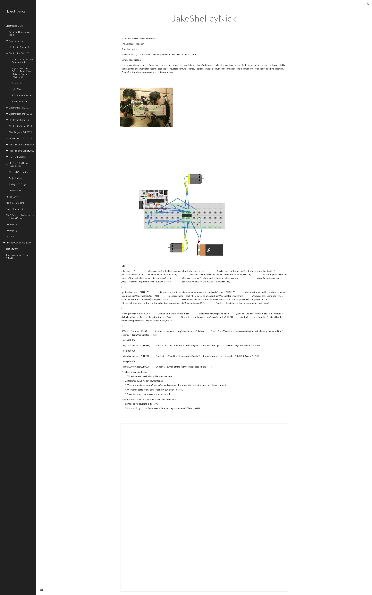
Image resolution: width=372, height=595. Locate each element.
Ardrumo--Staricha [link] (15, 202)
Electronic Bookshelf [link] (19, 47)
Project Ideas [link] (15, 178)
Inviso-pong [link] (11, 224)
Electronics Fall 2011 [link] (19, 107)
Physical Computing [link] (18, 172)
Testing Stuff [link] (12, 248)
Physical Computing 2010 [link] (18, 242)
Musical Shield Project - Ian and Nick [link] (20, 164)
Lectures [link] (10, 236)
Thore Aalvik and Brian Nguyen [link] (17, 256)
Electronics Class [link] (14, 25)
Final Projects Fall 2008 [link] (20, 132)
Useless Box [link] (15, 190)
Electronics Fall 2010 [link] (19, 53)
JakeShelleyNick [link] (20, 82)
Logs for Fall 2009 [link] (17, 156)
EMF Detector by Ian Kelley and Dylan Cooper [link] (20, 216)
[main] (204, 18)
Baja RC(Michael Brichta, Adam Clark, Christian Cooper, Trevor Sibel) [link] (22, 72)
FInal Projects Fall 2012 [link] (20, 138)
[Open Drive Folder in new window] (282, 427)
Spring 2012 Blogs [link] (17, 184)
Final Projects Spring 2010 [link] (21, 150)
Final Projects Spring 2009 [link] (21, 144)
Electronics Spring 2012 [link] (20, 119)
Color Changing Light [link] (16, 209)
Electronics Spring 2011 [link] (20, 113)
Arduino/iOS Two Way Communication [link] (22, 60)
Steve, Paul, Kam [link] (20, 101)
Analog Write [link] (12, 196)
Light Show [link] (17, 89)
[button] (368, 4)
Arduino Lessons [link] (17, 40)
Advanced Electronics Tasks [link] (19, 33)
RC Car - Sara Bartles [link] (22, 95)
